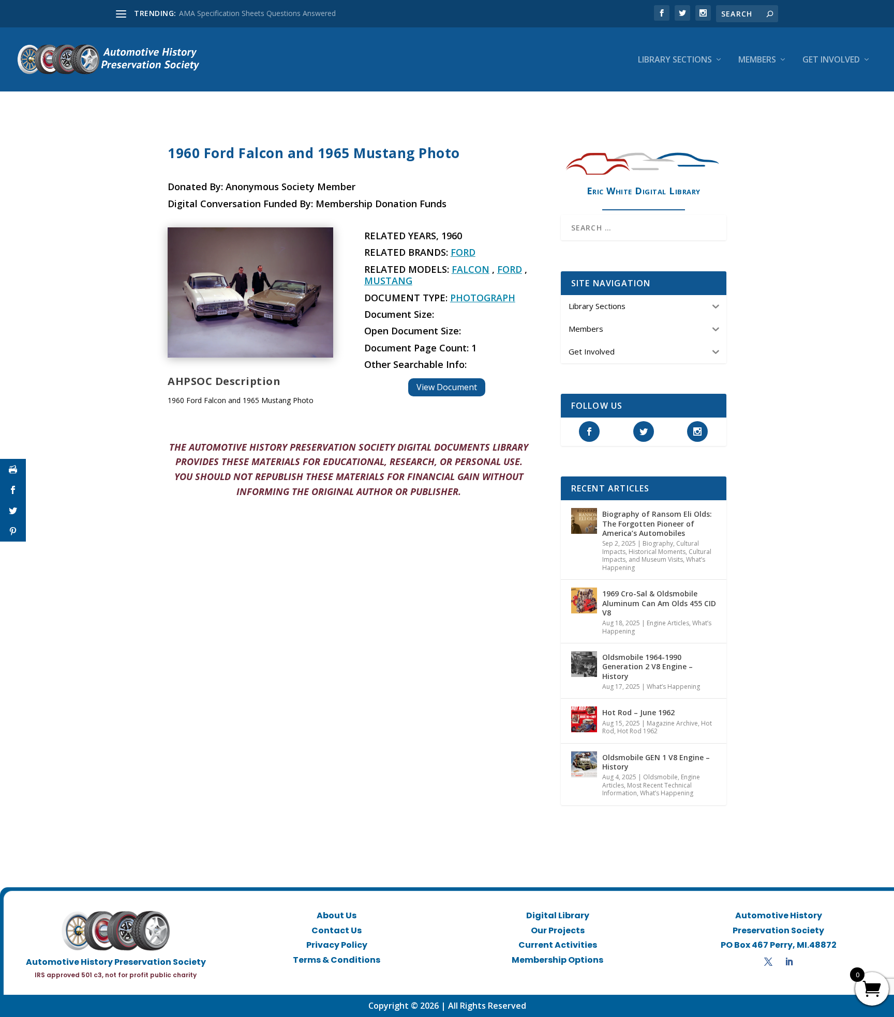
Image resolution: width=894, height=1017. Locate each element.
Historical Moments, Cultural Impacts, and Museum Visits (656, 555)
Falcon (470, 269)
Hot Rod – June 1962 (638, 712)
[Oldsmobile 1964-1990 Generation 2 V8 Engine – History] (584, 664)
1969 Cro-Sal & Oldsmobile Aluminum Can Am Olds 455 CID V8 (659, 603)
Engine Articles (668, 623)
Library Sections (675, 60)
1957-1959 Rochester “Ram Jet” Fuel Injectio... (255, 13)
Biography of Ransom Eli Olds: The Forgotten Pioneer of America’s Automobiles (657, 523)
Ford (463, 252)
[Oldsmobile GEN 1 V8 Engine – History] (584, 764)
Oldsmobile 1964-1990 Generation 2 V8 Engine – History (647, 666)
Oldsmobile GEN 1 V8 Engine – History (656, 762)
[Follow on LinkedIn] (789, 961)
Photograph (482, 297)
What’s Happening (673, 686)
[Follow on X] (768, 961)
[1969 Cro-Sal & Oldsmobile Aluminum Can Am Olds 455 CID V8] (584, 600)
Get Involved (831, 60)
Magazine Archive (672, 723)
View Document (446, 387)
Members (757, 60)
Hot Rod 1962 (637, 731)
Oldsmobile (660, 777)
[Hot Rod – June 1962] (584, 719)
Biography (658, 543)
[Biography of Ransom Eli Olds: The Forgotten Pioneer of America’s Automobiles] (584, 521)
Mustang (388, 280)
